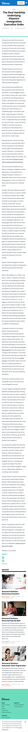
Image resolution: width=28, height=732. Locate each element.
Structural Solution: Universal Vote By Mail (11, 619)
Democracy (4, 563)
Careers (3, 708)
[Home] (6, 5)
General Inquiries (6, 717)
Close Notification (25, 725)
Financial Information (19, 704)
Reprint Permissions (6, 712)
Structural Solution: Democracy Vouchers (10, 592)
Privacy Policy (5, 710)
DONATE (21, 3)
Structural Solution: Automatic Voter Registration (14, 664)
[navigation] (26, 2)
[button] (3, 557)
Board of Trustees (6, 704)
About (3, 703)
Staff (3, 706)
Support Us (16, 703)
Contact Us (4, 715)
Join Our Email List (18, 706)
